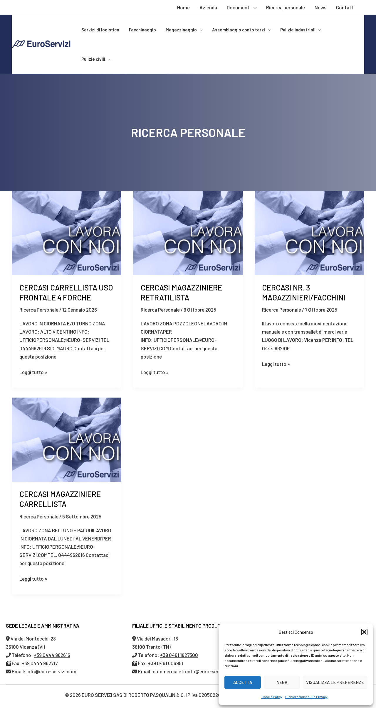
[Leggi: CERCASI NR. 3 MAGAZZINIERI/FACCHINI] (309, 232)
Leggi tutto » (33, 371)
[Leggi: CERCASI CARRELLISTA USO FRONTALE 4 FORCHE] (66, 232)
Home (183, 7)
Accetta (242, 682)
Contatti (345, 7)
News (320, 7)
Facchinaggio (142, 29)
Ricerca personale (285, 7)
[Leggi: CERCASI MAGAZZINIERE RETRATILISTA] (188, 232)
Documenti (239, 7)
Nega (281, 682)
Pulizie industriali (297, 29)
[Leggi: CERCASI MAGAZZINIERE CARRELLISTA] (66, 439)
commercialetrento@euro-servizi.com (195, 671)
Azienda (208, 7)
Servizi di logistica (100, 29)
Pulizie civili (93, 59)
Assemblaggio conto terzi (238, 29)
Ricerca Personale (38, 309)
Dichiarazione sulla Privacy (306, 697)
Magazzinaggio (181, 29)
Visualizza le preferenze (335, 682)
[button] (364, 632)
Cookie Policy (271, 697)
